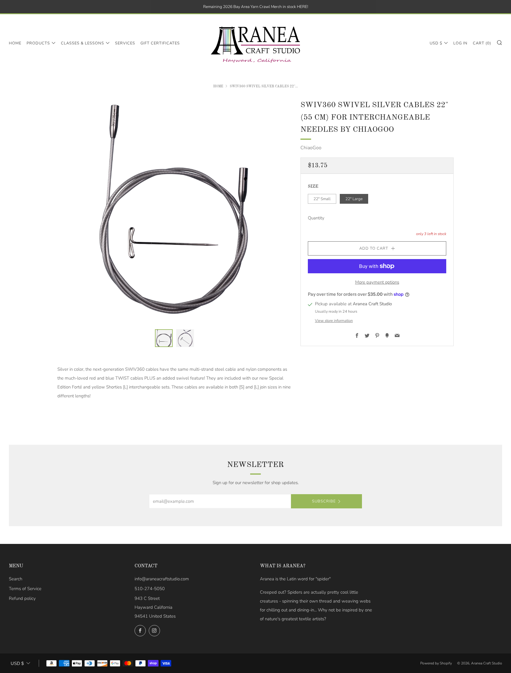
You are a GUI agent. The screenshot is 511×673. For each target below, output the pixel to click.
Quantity (316, 218)
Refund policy (22, 598)
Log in (460, 43)
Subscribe (324, 501)
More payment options (377, 282)
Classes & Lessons (82, 43)
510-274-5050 (150, 589)
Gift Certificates (160, 43)
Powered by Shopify (436, 663)
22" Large (354, 199)
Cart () (482, 43)
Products (38, 43)
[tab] (164, 338)
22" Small (322, 199)
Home (15, 43)
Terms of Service (25, 589)
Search (15, 579)
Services (125, 43)
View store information (334, 320)
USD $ (436, 43)
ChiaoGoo (310, 147)
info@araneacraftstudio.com (162, 579)
